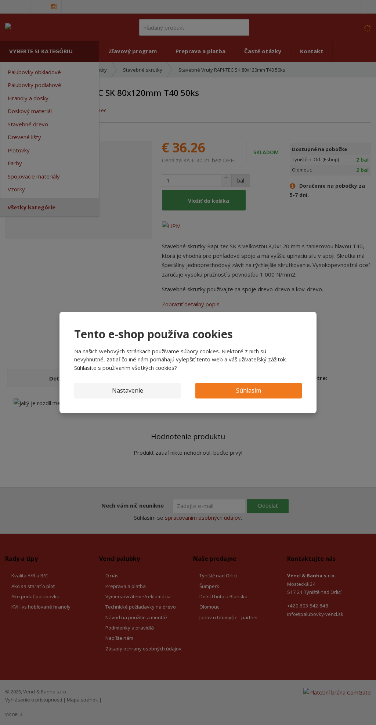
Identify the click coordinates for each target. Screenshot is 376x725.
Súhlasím (248, 390)
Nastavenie (127, 390)
